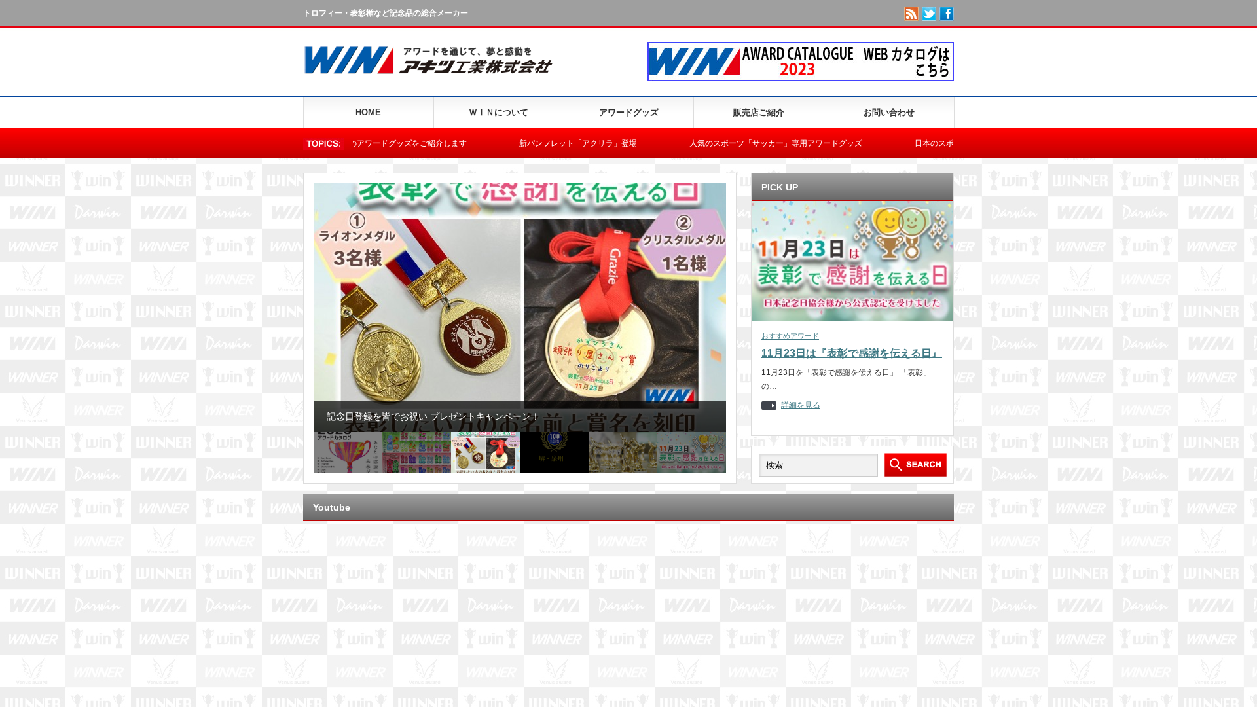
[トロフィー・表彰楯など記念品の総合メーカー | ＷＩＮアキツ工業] (434, 77)
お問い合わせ (889, 112)
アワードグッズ (629, 112)
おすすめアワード (790, 336)
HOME (368, 112)
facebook (946, 14)
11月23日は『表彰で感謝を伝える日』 (851, 353)
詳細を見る (800, 405)
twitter (929, 14)
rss (911, 14)
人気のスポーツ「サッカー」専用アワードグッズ (737, 143)
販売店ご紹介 (758, 112)
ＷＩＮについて (498, 112)
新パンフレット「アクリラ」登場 (539, 143)
